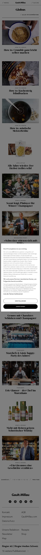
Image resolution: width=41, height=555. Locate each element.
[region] (20, 277)
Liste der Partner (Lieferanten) (13, 294)
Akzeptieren (20, 306)
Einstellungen (20, 301)
